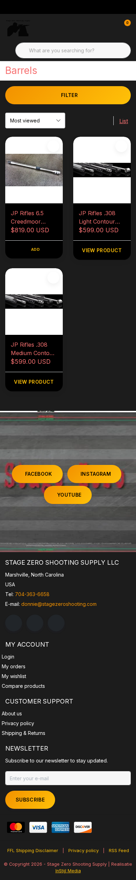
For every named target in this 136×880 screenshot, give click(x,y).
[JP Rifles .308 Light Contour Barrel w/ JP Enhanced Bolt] (102, 170)
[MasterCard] (16, 827)
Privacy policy (83, 850)
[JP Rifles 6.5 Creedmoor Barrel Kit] (34, 170)
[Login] (97, 28)
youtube (69, 495)
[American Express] (60, 827)
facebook (38, 474)
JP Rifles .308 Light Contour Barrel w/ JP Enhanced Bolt (98, 218)
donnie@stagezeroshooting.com (59, 604)
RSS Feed (119, 850)
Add (35, 249)
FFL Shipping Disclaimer (32, 850)
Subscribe (30, 800)
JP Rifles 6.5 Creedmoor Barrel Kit (27, 218)
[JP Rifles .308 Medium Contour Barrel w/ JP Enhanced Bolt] (34, 301)
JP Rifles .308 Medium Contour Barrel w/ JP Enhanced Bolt (33, 349)
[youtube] (56, 623)
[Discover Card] (83, 827)
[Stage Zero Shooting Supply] (18, 27)
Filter (69, 95)
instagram (96, 474)
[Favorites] (111, 28)
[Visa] (38, 827)
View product (102, 250)
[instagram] (35, 623)
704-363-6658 (32, 594)
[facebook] (13, 623)
